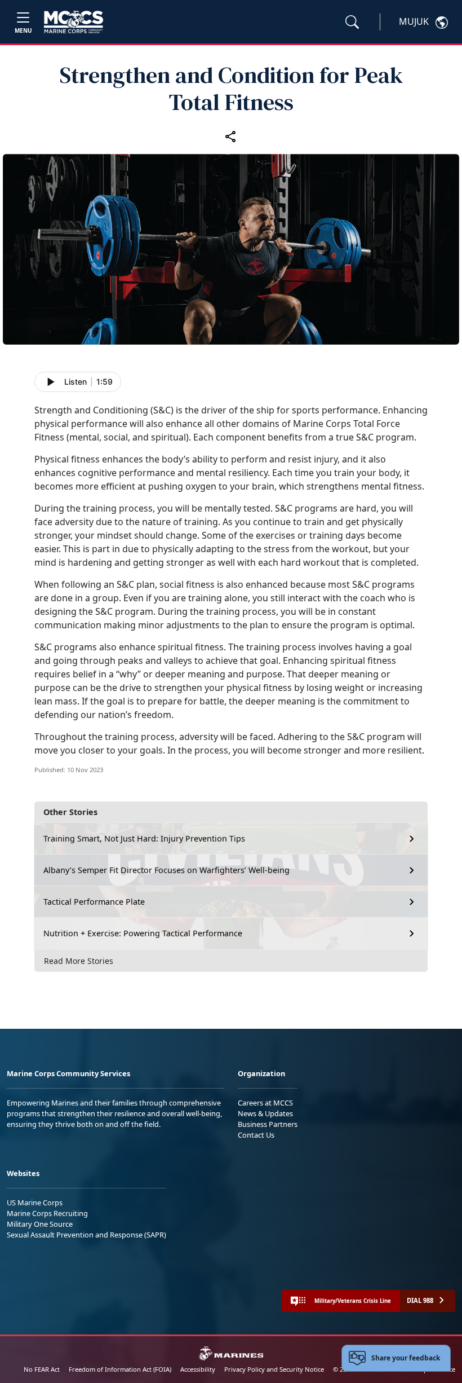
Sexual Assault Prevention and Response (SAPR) (86, 1235)
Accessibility (197, 1369)
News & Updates (265, 1113)
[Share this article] (231, 136)
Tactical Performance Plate (94, 901)
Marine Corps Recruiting (47, 1213)
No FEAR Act (42, 1369)
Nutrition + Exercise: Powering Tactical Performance (142, 933)
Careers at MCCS (265, 1103)
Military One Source (40, 1224)
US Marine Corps (35, 1202)
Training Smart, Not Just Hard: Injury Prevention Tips (144, 838)
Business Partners (267, 1124)
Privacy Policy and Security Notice (274, 1369)
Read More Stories (78, 960)
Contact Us (256, 1135)
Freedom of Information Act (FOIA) (120, 1369)
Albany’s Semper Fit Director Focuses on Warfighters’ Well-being (166, 870)
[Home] (73, 22)
